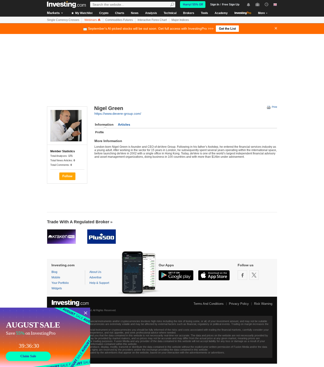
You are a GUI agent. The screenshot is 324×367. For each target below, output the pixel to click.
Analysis (151, 13)
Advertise (95, 277)
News (135, 13)
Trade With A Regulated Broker (78, 221)
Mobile (55, 277)
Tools (204, 13)
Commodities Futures (119, 20)
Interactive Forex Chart (152, 20)
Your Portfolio (60, 283)
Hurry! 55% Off (193, 4)
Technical (170, 13)
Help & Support (99, 283)
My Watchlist (83, 13)
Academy (221, 13)
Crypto (103, 13)
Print (274, 106)
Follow (67, 176)
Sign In (214, 4)
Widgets (56, 288)
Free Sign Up (230, 4)
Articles (124, 124)
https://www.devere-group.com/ (117, 113)
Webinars (90, 20)
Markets (53, 13)
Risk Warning (263, 303)
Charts (119, 13)
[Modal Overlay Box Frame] (45, 337)
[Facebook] (242, 275)
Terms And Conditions (209, 303)
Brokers (188, 13)
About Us (95, 272)
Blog (54, 272)
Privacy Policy (239, 303)
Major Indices (180, 20)
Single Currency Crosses (63, 20)
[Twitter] (254, 275)
